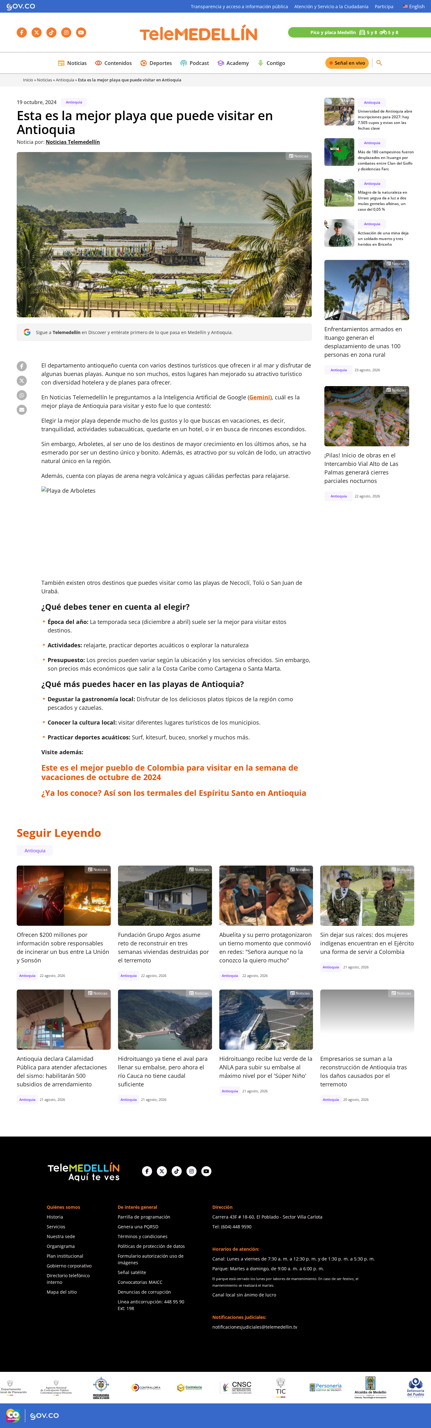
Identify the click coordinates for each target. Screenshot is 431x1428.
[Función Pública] (411, 1387)
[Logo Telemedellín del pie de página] (83, 1171)
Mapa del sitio (62, 1292)
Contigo (271, 63)
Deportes (156, 63)
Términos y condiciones (143, 1236)
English (417, 6)
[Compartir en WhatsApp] (22, 395)
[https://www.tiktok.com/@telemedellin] (177, 1171)
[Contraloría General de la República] (97, 1388)
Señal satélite (132, 1272)
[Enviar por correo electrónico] (22, 410)
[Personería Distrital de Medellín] (276, 1388)
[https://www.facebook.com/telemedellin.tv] (147, 1171)
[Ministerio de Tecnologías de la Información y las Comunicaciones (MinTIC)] (231, 1388)
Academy (233, 63)
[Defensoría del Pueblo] (366, 1388)
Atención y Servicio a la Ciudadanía (331, 6)
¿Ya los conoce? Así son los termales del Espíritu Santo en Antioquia (173, 792)
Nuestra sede (61, 1236)
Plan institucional (65, 1256)
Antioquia (65, 80)
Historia (55, 1217)
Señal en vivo (350, 63)
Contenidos (113, 63)
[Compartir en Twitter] (22, 381)
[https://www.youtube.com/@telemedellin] (206, 1171)
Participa (384, 6)
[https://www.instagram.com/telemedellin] (191, 1171)
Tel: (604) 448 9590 (231, 1227)
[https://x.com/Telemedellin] (162, 1171)
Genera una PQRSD (138, 1227)
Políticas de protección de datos (151, 1246)
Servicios (56, 1227)
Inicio (28, 80)
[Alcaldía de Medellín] (321, 1388)
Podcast (194, 63)
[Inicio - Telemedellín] (198, 32)
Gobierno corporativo (69, 1266)
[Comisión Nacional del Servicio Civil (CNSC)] (187, 1388)
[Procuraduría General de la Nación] (52, 1388)
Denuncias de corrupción (144, 1292)
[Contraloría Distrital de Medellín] (142, 1388)
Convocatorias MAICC (140, 1282)
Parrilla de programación (144, 1217)
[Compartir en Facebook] (22, 366)
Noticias (72, 63)
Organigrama (61, 1246)
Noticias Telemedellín (73, 141)
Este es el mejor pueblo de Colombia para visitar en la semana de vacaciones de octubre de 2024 (169, 772)
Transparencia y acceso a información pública (239, 6)
